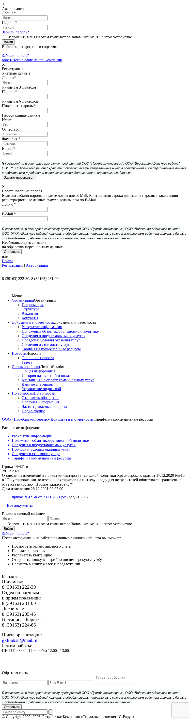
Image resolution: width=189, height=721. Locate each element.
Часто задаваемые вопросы (44, 406)
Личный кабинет (26, 367)
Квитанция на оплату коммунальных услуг (58, 380)
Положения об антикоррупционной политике (60, 331)
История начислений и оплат (46, 375)
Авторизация (37, 265)
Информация (33, 305)
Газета (27, 362)
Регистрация (12, 265)
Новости (19, 353)
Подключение (33, 411)
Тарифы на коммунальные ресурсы (51, 349)
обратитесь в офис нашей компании (32, 60)
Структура (30, 309)
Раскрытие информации (42, 327)
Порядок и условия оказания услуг (51, 340)
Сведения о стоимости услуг (46, 344)
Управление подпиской (41, 389)
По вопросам (23, 393)
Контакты (30, 318)
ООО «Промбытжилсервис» (26, 419)
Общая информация (38, 371)
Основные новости (38, 358)
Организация (23, 300)
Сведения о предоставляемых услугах (53, 336)
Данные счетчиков (37, 384)
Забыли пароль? (15, 32)
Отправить (12, 707)
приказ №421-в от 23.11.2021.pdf (39, 497)
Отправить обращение (40, 398)
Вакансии (30, 313)
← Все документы (17, 505)
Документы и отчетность (33, 322)
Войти (7, 261)
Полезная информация (41, 402)
